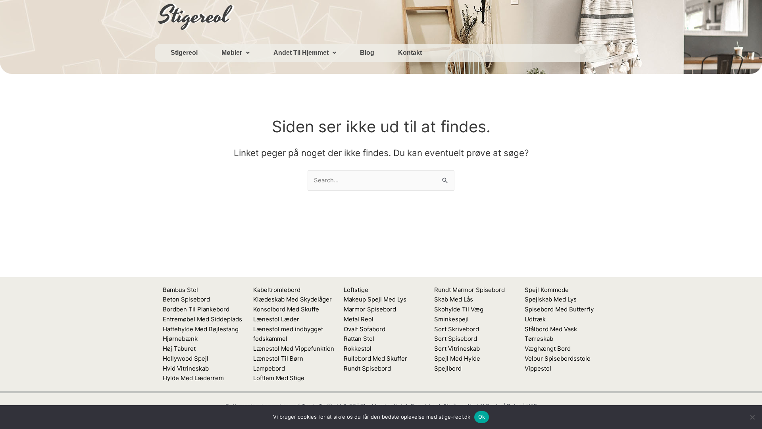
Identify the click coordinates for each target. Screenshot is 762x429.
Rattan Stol (359, 338)
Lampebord (269, 368)
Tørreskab (539, 338)
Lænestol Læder (276, 319)
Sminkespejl (451, 319)
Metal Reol (358, 319)
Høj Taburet (179, 348)
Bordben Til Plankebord (196, 309)
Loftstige (356, 290)
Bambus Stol (180, 290)
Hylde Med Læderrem (193, 378)
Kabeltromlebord (276, 290)
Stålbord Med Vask (551, 329)
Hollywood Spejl (185, 358)
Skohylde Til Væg (458, 309)
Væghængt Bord (548, 348)
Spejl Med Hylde (457, 358)
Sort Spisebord (455, 338)
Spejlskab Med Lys (551, 299)
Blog (367, 52)
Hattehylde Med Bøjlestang (201, 329)
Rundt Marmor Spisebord (469, 290)
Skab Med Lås (453, 299)
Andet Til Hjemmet (301, 52)
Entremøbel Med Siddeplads (202, 319)
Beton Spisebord (186, 299)
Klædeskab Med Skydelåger (292, 299)
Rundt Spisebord (367, 368)
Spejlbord (448, 368)
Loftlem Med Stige (278, 378)
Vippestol (538, 368)
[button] (236, 53)
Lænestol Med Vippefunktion (293, 348)
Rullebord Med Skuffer (375, 358)
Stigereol (184, 52)
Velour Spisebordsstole (558, 358)
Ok (481, 417)
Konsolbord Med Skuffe (286, 309)
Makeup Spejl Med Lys (375, 299)
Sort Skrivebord (456, 329)
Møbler (231, 52)
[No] (752, 417)
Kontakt (410, 52)
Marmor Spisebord (370, 309)
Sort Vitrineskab (457, 348)
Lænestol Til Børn (278, 358)
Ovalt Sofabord (364, 329)
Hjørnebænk (180, 338)
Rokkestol (357, 348)
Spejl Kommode (547, 290)
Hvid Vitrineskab (186, 368)
